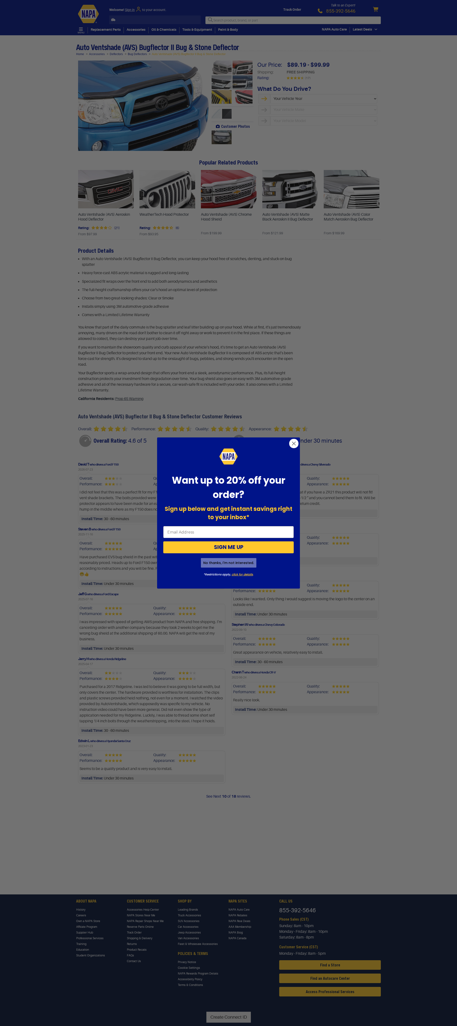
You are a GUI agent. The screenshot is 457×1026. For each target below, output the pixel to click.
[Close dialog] (294, 443)
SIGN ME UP (228, 547)
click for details (242, 574)
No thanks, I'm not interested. (228, 562)
